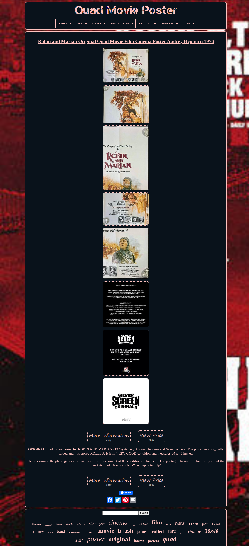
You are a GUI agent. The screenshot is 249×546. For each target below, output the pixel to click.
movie (106, 530)
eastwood (75, 532)
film (157, 522)
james (142, 531)
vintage (194, 531)
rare (172, 531)
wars (180, 523)
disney (38, 531)
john (205, 524)
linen (193, 524)
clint (92, 524)
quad (169, 539)
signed (89, 532)
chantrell (48, 525)
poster (96, 539)
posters (153, 541)
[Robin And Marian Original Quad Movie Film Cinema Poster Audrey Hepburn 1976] (126, 66)
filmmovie (36, 524)
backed (216, 524)
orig (133, 525)
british (125, 531)
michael (143, 524)
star (79, 540)
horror (139, 541)
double (69, 524)
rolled (158, 531)
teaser (59, 524)
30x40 (211, 531)
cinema (118, 522)
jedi (102, 524)
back (50, 532)
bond (61, 532)
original (119, 539)
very (182, 533)
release (80, 524)
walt (168, 524)
